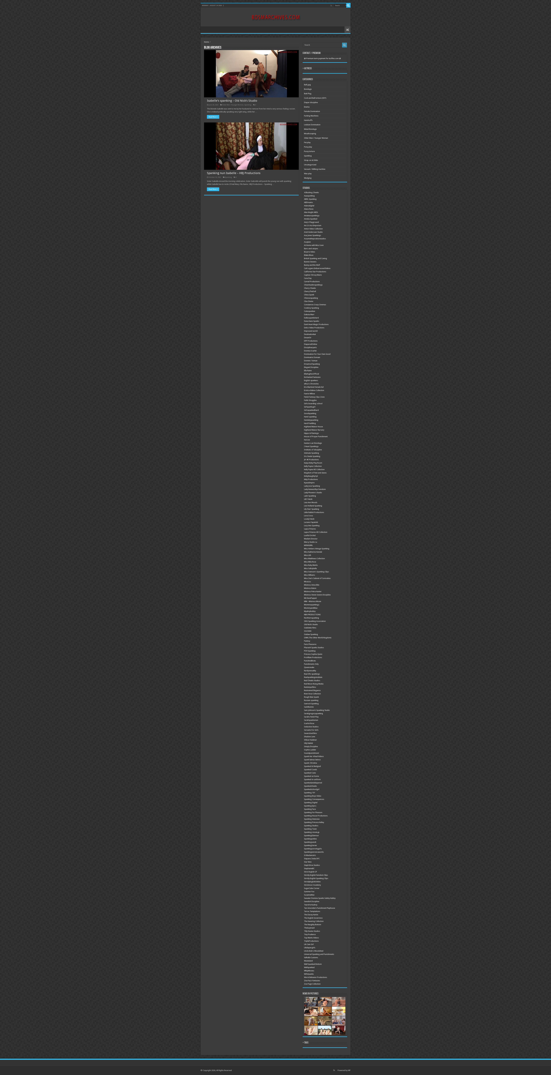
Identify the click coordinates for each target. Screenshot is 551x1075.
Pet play (307, 142)
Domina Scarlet (310, 351)
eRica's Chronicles (311, 384)
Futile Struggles (310, 400)
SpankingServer (310, 845)
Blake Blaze (308, 255)
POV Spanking (310, 651)
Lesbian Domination (312, 125)
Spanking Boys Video (312, 796)
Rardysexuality (310, 671)
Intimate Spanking (311, 453)
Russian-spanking (311, 700)
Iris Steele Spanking (312, 456)
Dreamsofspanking (312, 364)
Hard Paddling (310, 423)
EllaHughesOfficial (311, 374)
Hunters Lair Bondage (313, 443)
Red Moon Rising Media (313, 684)
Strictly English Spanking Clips (316, 878)
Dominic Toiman (310, 361)
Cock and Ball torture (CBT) (315, 98)
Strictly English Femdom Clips (316, 875)
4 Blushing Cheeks (311, 192)
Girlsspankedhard (311, 410)
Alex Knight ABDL (311, 212)
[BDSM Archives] (275, 16)
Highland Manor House (313, 427)
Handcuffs (308, 120)
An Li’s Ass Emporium (312, 225)
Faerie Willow (309, 394)
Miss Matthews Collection (314, 558)
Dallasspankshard (311, 318)
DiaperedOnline (310, 344)
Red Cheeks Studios (312, 680)
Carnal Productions (312, 281)
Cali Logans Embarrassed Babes (317, 268)
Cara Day (308, 278)
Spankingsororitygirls (313, 849)
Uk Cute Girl (309, 944)
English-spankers (311, 380)
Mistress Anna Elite (311, 585)
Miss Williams (309, 575)
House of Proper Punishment (316, 436)
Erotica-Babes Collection (314, 390)
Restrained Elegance (312, 690)
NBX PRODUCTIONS (312, 614)
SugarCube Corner (311, 888)
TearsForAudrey (310, 905)
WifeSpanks (309, 974)
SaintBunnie (309, 707)
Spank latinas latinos (312, 760)
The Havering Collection (314, 921)
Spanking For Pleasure (313, 812)
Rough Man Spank (311, 697)
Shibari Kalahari (310, 740)
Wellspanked (309, 967)
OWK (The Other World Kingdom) (317, 638)
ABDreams (308, 202)
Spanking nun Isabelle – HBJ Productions (233, 173)
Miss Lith (307, 555)
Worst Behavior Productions (315, 977)
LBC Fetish (308, 499)
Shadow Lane (309, 736)
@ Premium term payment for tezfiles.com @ (322, 58)
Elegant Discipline (311, 367)
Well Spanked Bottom (313, 964)
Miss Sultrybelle (310, 568)
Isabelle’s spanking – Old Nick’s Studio (232, 100)
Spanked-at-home (311, 776)
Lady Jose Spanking (312, 486)
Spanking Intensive (312, 819)
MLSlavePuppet (310, 598)
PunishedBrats (310, 661)
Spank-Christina (310, 763)
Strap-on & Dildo (311, 160)
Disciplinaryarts (310, 347)
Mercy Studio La (310, 542)
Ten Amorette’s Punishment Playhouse (319, 908)
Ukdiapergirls (309, 948)
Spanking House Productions (316, 816)
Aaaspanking (309, 196)
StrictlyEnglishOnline (312, 882)
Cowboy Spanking (311, 308)
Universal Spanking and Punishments (319, 954)
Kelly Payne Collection (313, 466)
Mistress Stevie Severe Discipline (317, 595)
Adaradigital (309, 206)
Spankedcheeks (310, 786)
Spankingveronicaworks (314, 852)
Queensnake (309, 667)
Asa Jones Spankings (312, 235)
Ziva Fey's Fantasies (312, 981)
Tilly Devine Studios (312, 931)
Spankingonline (310, 839)
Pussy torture (309, 151)
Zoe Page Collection (312, 984)
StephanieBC (309, 868)
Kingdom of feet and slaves (315, 473)
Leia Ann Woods (310, 502)
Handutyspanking (311, 420)
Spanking (247, 105)
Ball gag (307, 85)
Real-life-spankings (312, 674)
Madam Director (311, 539)
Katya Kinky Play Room (313, 463)
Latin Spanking (310, 496)
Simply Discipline (311, 746)
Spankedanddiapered (313, 783)
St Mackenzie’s (310, 855)
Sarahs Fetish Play (311, 717)
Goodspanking (310, 413)
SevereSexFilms (310, 733)
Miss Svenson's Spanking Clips (316, 572)
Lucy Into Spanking (312, 525)
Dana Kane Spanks (311, 321)
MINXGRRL (308, 545)
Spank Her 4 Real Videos (314, 756)
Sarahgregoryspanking (313, 713)
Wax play (308, 173)
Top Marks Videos (311, 938)
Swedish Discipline (311, 901)
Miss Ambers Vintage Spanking (316, 549)
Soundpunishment (311, 753)
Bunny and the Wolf (312, 265)
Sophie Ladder (310, 750)
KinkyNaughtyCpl (311, 476)
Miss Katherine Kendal (313, 552)
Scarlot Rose (309, 723)
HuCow (307, 440)
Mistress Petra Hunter (313, 591)
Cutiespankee (309, 311)
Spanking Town (310, 829)
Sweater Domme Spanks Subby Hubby (319, 898)
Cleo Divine (308, 301)
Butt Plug (307, 93)
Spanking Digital (310, 802)
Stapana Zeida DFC (312, 859)
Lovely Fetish (309, 519)
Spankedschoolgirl (311, 789)
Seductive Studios (311, 727)
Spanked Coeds (310, 769)
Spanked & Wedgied (312, 766)
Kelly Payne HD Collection (314, 469)
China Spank (309, 295)
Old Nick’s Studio (311, 624)
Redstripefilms (310, 687)
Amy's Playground (311, 222)
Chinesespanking (311, 298)
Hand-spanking (310, 417)
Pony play (308, 147)
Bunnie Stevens (310, 262)
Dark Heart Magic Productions (316, 324)
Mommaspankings (311, 605)
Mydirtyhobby (310, 611)
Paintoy (307, 641)
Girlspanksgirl (309, 407)
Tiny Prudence (310, 934)
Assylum (307, 242)
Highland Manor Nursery (314, 430)
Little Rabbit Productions (314, 512)
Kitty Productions (311, 479)
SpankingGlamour (311, 835)
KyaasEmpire (309, 483)
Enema (307, 107)
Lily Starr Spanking (311, 509)
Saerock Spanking (311, 704)
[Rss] (331, 5)
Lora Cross (308, 516)
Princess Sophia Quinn (313, 654)
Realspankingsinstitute (313, 677)
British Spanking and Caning (315, 258)
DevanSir (307, 337)
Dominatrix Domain (312, 357)
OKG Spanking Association (315, 621)
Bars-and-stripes (311, 248)
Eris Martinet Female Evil (314, 387)
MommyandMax (311, 608)
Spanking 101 (309, 793)
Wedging (308, 178)
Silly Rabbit (308, 743)
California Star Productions (315, 272)
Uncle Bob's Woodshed (313, 951)
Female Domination (312, 111)
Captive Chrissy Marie (313, 275)
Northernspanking (311, 618)
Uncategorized (310, 165)
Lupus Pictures (310, 529)
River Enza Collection (312, 694)
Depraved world (311, 331)
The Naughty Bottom (312, 924)
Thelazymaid (309, 928)
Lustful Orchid (310, 535)
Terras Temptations (312, 911)
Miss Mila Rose (310, 562)
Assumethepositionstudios (315, 239)
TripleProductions (311, 941)
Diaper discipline (311, 102)
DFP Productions (311, 341)
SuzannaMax (309, 895)
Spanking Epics (310, 806)
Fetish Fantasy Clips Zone (314, 397)
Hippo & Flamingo (311, 433)
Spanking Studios (311, 826)
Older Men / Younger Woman (233, 105)
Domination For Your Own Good (317, 354)
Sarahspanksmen (311, 720)
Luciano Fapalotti (311, 522)
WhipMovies (309, 971)
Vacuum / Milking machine (314, 169)
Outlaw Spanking (311, 634)
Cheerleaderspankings (313, 285)
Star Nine (308, 862)
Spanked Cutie (310, 773)
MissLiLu (307, 582)
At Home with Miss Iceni (314, 245)
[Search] (348, 5)
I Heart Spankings (311, 446)
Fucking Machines (311, 116)
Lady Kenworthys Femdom (315, 489)
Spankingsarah (310, 842)
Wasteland (308, 961)
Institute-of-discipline (313, 450)
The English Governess (313, 918)
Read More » (213, 117)
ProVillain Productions (313, 657)
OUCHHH (307, 631)
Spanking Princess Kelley (314, 822)
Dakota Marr (309, 314)
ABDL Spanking (310, 199)
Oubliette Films (310, 628)
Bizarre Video (309, 252)
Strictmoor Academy (312, 885)
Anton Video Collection (313, 229)
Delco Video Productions (314, 328)
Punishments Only (311, 664)
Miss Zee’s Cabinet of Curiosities (317, 578)
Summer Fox (309, 891)
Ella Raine (308, 370)
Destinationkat (310, 334)
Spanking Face (310, 809)
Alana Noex (309, 209)
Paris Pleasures (310, 644)
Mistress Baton (310, 588)
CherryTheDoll (310, 291)
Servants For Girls (311, 730)
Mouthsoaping (310, 133)
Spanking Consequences (314, 799)
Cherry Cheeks (310, 288)
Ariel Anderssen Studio (313, 232)
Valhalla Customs (311, 957)
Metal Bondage (310, 129)
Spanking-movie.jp (311, 832)
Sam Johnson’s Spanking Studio (317, 710)
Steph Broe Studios (312, 865)
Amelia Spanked (310, 219)
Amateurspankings (311, 215)
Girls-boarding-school (313, 403)
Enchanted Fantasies (312, 377)
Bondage (308, 89)
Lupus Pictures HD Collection (315, 532)
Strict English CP (310, 872)
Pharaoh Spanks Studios (314, 647)
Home (206, 42)
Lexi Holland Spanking (313, 506)
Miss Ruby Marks (311, 565)
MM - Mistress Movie (312, 601)
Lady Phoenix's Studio (313, 492)
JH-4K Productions (311, 460)
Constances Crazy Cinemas (315, 305)
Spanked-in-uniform (312, 779)
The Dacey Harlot (311, 915)
